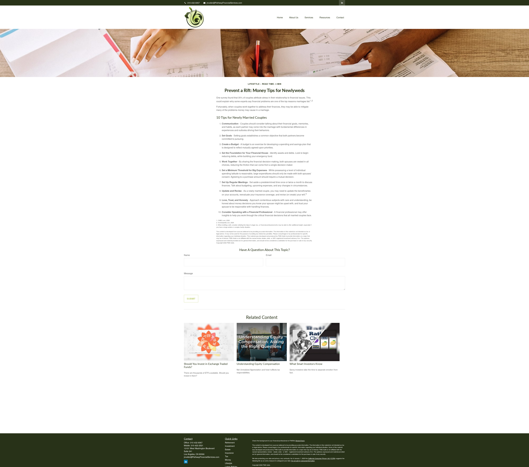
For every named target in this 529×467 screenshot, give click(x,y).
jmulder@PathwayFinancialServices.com (224, 2)
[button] (280, 17)
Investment (230, 446)
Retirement (230, 442)
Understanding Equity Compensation (258, 364)
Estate (227, 449)
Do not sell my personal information (303, 461)
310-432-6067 (193, 2)
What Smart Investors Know (306, 364)
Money (228, 459)
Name (187, 255)
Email (269, 255)
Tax (226, 456)
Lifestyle (228, 463)
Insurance (229, 452)
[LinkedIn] (342, 3)
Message (188, 273)
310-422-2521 (197, 445)
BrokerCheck (300, 440)
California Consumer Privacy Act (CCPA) (321, 458)
